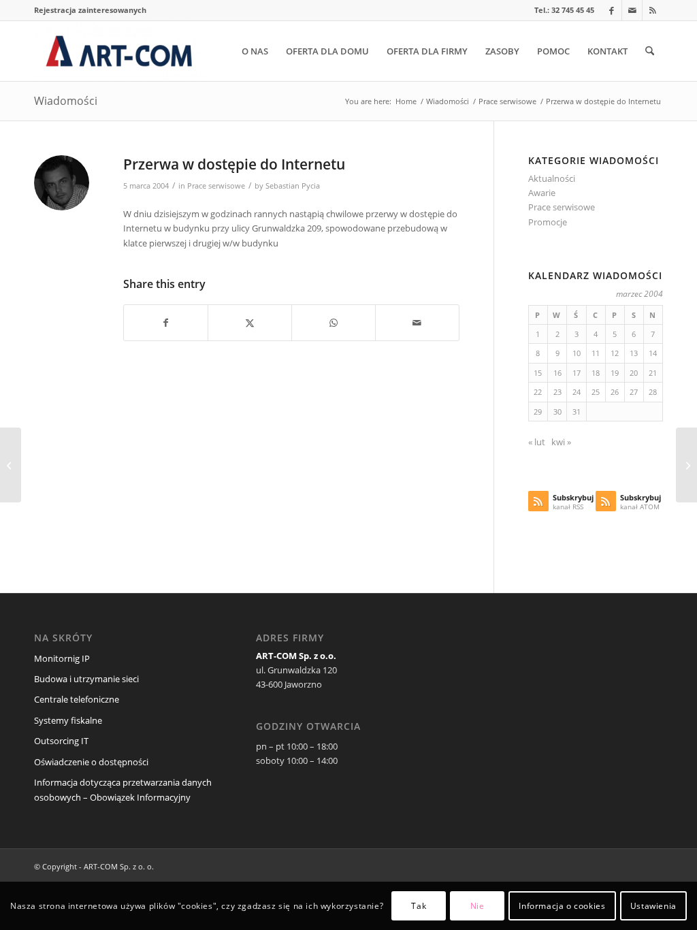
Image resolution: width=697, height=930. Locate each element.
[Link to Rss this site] (653, 10)
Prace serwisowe (216, 186)
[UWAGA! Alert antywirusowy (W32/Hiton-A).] (10, 465)
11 (595, 353)
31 (576, 411)
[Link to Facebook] (611, 10)
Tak (418, 906)
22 (538, 392)
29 (538, 411)
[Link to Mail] (632, 10)
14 (653, 353)
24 (576, 392)
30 (557, 411)
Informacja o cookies (562, 906)
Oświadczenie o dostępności (91, 762)
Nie (477, 906)
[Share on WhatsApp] (333, 322)
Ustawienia (653, 906)
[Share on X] (249, 322)
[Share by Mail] (417, 322)
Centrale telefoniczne (76, 699)
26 (615, 392)
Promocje (547, 222)
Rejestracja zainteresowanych (90, 10)
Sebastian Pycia (292, 186)
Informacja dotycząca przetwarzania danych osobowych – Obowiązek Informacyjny (123, 789)
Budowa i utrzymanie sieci (86, 679)
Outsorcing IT (61, 741)
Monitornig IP (62, 658)
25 (595, 392)
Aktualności (551, 178)
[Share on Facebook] (166, 322)
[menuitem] (90, 10)
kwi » (561, 442)
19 (615, 373)
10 (576, 353)
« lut (536, 442)
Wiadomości (65, 100)
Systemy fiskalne (68, 720)
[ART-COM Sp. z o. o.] (119, 51)
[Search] (649, 51)
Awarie (541, 193)
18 (595, 373)
